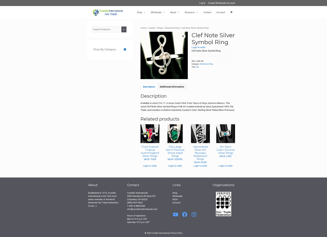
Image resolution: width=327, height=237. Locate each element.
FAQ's (175, 199)
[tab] (110, 49)
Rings (160, 28)
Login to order (199, 47)
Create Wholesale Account (221, 3)
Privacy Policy (176, 233)
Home (143, 28)
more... (92, 206)
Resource (190, 12)
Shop (139, 12)
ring (197, 67)
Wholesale (156, 12)
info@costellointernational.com (142, 209)
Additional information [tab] (172, 86)
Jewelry (152, 28)
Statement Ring (172, 28)
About (173, 12)
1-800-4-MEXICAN (136, 206)
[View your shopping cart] (231, 12)
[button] (183, 36)
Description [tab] (149, 86)
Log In (202, 3)
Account (221, 12)
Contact (207, 12)
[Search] (123, 29)
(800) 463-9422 (135, 202)
